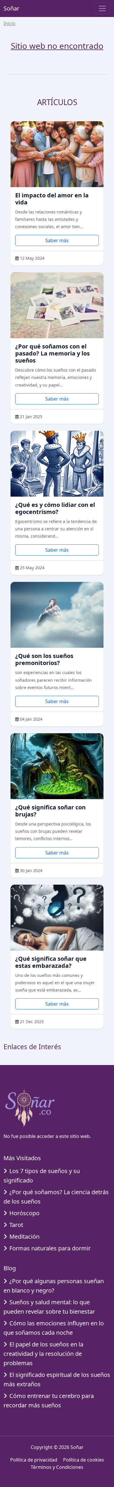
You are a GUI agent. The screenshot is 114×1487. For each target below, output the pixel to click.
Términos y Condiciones (57, 1467)
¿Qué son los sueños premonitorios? (44, 659)
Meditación (24, 1236)
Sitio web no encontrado (57, 45)
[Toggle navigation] (102, 8)
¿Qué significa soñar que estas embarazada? (51, 962)
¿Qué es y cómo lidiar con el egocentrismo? (55, 508)
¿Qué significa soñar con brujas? (50, 810)
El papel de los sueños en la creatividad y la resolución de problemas (43, 1353)
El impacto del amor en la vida (52, 198)
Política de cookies (83, 1460)
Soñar (11, 8)
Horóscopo (24, 1213)
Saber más (57, 240)
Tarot (16, 1225)
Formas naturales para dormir (50, 1248)
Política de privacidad (33, 1460)
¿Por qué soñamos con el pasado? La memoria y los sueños (52, 353)
